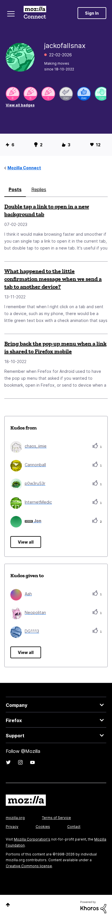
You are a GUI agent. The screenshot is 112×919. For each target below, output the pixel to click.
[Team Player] (84, 94)
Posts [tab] (15, 189)
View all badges (20, 105)
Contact (73, 826)
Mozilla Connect (35, 13)
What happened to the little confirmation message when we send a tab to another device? (53, 279)
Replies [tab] (38, 189)
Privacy (12, 826)
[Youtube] (32, 762)
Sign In (92, 13)
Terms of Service (56, 818)
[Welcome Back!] (102, 94)
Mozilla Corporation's (32, 839)
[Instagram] (20, 762)
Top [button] (8, 904)
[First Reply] (66, 94)
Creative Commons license (29, 866)
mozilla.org (15, 818)
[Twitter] (8, 762)
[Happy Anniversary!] (13, 94)
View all (26, 542)
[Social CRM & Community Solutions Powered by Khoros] (93, 906)
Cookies (43, 826)
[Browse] (11, 14)
